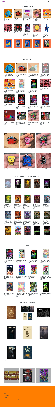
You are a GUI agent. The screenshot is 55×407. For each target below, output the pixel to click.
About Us (29, 389)
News (49, 389)
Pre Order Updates (43, 389)
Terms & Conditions (36, 389)
